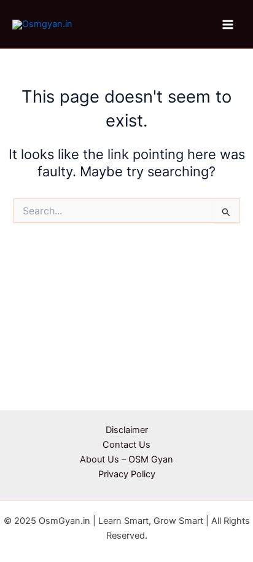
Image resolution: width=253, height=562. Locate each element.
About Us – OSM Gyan (126, 459)
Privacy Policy (126, 474)
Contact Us (126, 444)
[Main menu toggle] (228, 24)
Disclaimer (127, 429)
